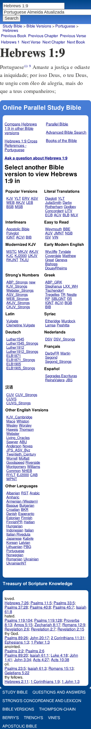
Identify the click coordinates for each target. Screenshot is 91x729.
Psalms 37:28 (16, 607)
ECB (49, 215)
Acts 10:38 (60, 660)
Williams (33, 467)
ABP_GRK (53, 282)
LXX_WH (70, 286)
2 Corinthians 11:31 (67, 638)
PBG (27, 547)
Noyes (28, 446)
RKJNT (12, 260)
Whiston (23, 421)
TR (63, 295)
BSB (10, 207)
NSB (69, 233)
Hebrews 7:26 (17, 603)
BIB (29, 237)
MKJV (23, 252)
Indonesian (14, 530)
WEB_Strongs (17, 299)
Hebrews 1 (10, 42)
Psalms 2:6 (34, 651)
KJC (9, 256)
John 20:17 (39, 638)
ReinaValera (55, 380)
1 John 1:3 (71, 682)
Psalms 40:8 (40, 607)
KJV (9, 198)
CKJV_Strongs (18, 307)
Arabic (35, 493)
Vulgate (12, 321)
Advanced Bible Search (66, 132)
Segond (51, 357)
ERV (26, 198)
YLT (17, 198)
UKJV (32, 256)
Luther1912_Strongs (22, 352)
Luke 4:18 (59, 655)
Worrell (11, 458)
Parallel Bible (57, 124)
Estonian (13, 518)
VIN (55, 237)
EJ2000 (23, 475)
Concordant (54, 211)
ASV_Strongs (17, 295)
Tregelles (52, 295)
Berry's (10, 718)
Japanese (14, 538)
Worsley (25, 425)
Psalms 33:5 (64, 603)
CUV (10, 395)
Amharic (12, 497)
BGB (68, 303)
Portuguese (65, 26)
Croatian (13, 510)
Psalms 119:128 (48, 620)
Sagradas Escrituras (61, 376)
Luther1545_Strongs (22, 343)
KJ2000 (21, 256)
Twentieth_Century (21, 454)
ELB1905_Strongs (20, 368)
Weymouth (53, 229)
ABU (23, 442)
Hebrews (10, 31)
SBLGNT (58, 299)
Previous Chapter (43, 36)
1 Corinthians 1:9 (45, 682)
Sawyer (12, 442)
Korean (12, 543)
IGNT (10, 237)
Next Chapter (53, 42)
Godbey (70, 207)
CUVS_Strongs (18, 403)
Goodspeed (15, 462)
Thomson (26, 429)
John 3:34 (22, 660)
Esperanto (26, 514)
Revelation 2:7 (43, 629)
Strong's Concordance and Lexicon (41, 701)
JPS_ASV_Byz (18, 450)
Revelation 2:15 (71, 629)
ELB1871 (13, 356)
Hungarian (14, 526)
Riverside (32, 462)
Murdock (68, 321)
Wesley (12, 425)
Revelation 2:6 (17, 629)
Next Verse (31, 42)
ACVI (20, 237)
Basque (12, 505)
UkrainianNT (16, 563)
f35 (69, 299)
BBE (66, 229)
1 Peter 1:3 (40, 642)
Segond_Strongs (58, 362)
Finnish (26, 518)
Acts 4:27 (41, 660)
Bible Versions (38, 26)
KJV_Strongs (16, 286)
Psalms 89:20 (16, 655)
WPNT (11, 479)
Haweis (12, 429)
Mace (10, 421)
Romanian (14, 559)
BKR (24, 510)
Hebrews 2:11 (17, 682)
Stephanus (53, 286)
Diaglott (51, 198)
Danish (11, 514)
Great (49, 260)
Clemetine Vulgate (20, 325)
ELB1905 (13, 364)
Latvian (24, 543)
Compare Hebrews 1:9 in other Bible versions (21, 128)
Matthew (69, 256)
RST (24, 493)
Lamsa (50, 325)
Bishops (51, 264)
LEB (29, 203)
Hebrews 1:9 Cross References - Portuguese (21, 145)
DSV (48, 339)
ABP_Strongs (17, 282)
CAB (34, 475)
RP (47, 299)
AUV (49, 233)
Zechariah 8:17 (47, 625)
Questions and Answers (59, 692)
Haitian (29, 522)
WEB (10, 203)
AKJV (20, 203)
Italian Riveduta (18, 534)
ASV (34, 198)
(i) (26, 66)
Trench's (33, 718)
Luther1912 (15, 347)
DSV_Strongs (64, 339)
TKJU (24, 260)
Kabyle (28, 538)
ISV (48, 237)
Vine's (54, 718)
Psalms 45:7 (63, 607)
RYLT (11, 475)
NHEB (27, 471)
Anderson (13, 446)
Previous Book (13, 36)
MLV (74, 215)
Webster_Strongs (19, 290)
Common (13, 471)
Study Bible (12, 26)
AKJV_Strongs (18, 303)
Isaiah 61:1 (39, 655)
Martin (65, 353)
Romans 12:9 (73, 625)
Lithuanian (14, 547)
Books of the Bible (61, 141)
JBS (69, 380)
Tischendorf (54, 290)
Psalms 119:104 (18, 620)
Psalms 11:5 (41, 603)
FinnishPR (14, 522)
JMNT (59, 233)
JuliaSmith (53, 203)
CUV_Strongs (26, 395)
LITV (68, 211)
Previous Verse (73, 36)
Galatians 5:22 (17, 673)
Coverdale (53, 256)
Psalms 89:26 (16, 638)
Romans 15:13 (61, 669)
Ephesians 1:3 (17, 642)
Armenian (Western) (22, 501)
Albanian (13, 493)
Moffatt (24, 458)
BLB (66, 215)
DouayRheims (56, 268)
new (32, 282)
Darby (67, 203)
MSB (19, 207)
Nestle (72, 295)
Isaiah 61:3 (37, 669)
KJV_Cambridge (19, 417)
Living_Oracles (18, 438)
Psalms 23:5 (15, 669)
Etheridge (52, 321)
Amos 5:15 (23, 625)
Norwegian (14, 555)
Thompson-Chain (57, 709)
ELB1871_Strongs (20, 360)
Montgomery (16, 467)
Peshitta (63, 325)
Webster (12, 434)
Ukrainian (31, 559)
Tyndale (64, 252)
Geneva (61, 260)
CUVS (11, 399)
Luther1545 (15, 339)
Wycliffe (51, 252)
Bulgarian (26, 505)
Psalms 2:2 (14, 651)
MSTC (11, 252)
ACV (57, 215)
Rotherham (54, 207)
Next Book (76, 42)
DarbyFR (52, 353)
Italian (29, 530)
